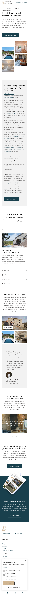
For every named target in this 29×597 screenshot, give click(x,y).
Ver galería (9, 327)
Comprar (4, 557)
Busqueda (7, 284)
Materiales (7, 279)
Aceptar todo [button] (8, 583)
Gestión (6, 270)
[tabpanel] (14, 247)
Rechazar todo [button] (20, 583)
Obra (5, 275)
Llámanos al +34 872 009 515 (12, 534)
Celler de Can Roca (11, 113)
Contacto (4, 546)
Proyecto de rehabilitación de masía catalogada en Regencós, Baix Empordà (14, 423)
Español (25, 2)
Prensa (4, 548)
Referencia (18, 2)
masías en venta (8, 97)
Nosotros (4, 542)
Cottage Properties (9, 94)
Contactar (7, 595)
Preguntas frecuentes (7, 550)
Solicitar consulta (11, 199)
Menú (22, 595)
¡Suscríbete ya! (14, 515)
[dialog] (14, 574)
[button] (16, 436)
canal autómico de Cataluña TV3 (13, 147)
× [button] (25, 560)
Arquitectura (7, 229)
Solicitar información (10, 35)
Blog (3, 544)
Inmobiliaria (15, 595)
